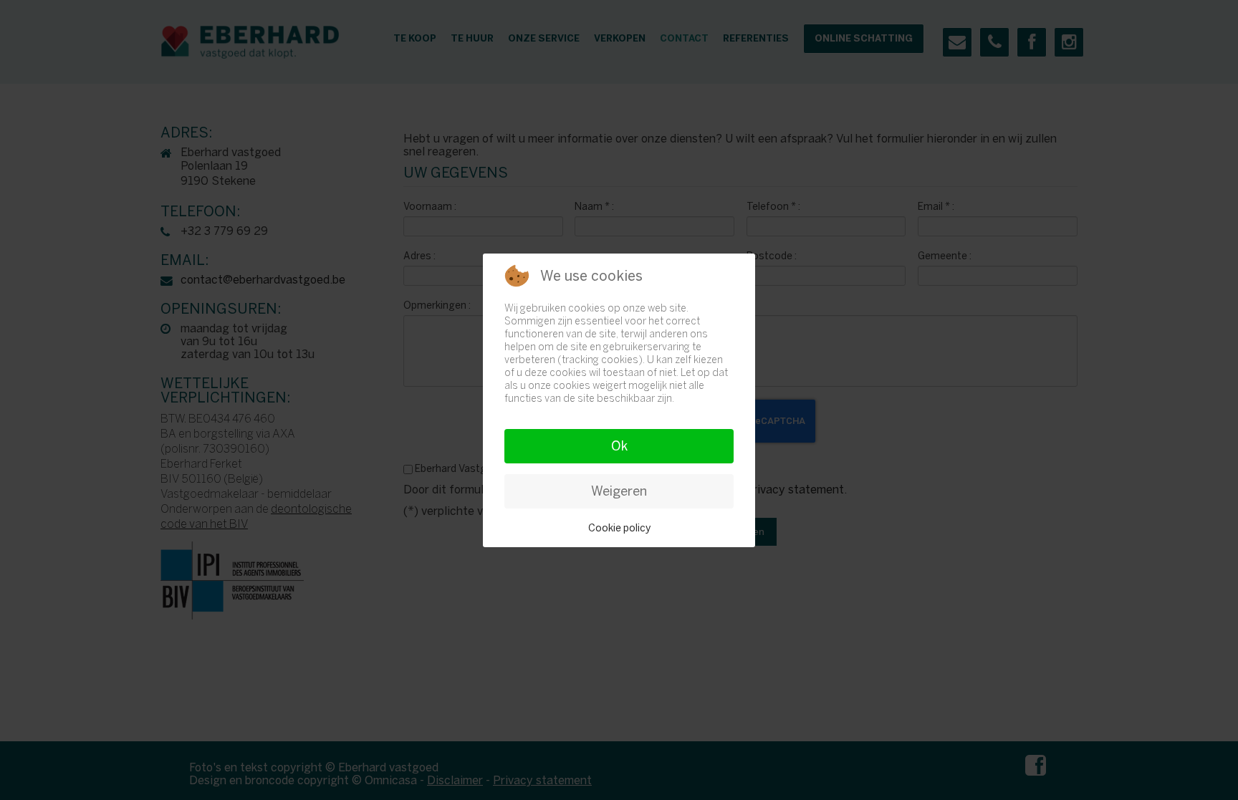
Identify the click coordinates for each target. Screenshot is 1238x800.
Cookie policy (619, 528)
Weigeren (619, 491)
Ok (619, 446)
